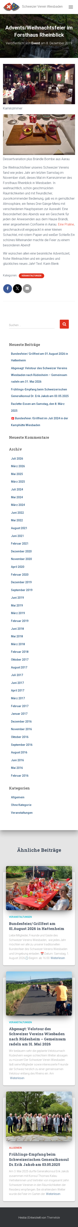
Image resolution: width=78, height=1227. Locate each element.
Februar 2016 (19, 775)
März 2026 (18, 466)
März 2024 (18, 504)
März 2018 (18, 644)
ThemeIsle (53, 1217)
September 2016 (21, 744)
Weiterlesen (58, 958)
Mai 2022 (17, 520)
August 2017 (19, 667)
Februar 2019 (19, 621)
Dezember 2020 (21, 551)
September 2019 (21, 590)
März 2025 (18, 481)
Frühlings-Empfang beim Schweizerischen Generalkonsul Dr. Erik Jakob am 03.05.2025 (39, 1159)
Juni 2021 (17, 536)
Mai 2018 (17, 636)
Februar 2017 (19, 706)
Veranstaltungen (31, 276)
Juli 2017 (17, 675)
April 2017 (17, 690)
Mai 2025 (17, 474)
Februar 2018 (19, 651)
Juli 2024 (17, 489)
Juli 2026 (17, 458)
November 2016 (21, 729)
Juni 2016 (17, 760)
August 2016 (19, 752)
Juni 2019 (17, 597)
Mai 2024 (17, 497)
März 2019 (18, 613)
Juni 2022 (17, 512)
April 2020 (17, 566)
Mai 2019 (17, 605)
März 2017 (18, 698)
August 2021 (19, 528)
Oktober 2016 (19, 737)
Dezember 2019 (21, 582)
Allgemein (17, 797)
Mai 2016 (17, 767)
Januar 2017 (19, 713)
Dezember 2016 (21, 721)
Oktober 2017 (19, 659)
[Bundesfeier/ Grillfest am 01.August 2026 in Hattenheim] (39, 887)
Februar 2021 (19, 543)
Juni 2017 (17, 682)
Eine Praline (66, 224)
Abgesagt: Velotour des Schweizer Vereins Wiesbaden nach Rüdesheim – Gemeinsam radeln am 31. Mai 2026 (39, 375)
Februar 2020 (19, 574)
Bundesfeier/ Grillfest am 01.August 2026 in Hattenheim (36, 926)
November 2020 (21, 559)
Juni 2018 (17, 628)
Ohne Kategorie (21, 805)
